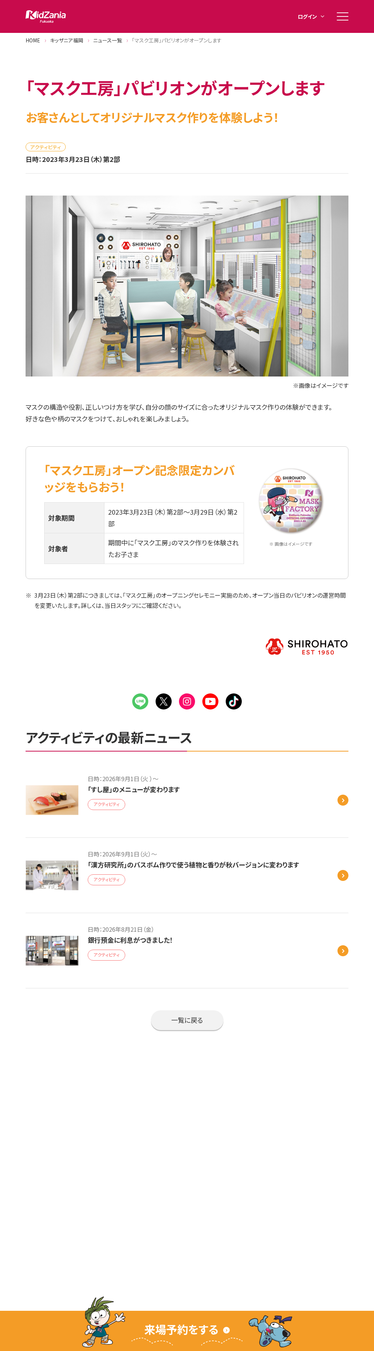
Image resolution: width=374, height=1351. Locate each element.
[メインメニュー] (342, 16)
